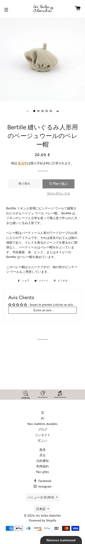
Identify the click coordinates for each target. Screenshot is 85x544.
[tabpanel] (42, 58)
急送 (42, 449)
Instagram (44, 486)
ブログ (42, 429)
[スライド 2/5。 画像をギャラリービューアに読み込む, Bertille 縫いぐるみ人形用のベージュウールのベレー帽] (38, 111)
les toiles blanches (48, 515)
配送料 (22, 163)
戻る (42, 455)
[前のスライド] (27, 111)
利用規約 (42, 466)
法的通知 (42, 460)
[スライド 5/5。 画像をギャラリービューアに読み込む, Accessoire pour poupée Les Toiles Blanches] (51, 111)
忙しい (42, 440)
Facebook (44, 481)
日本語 (40, 509)
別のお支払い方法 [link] (58, 193)
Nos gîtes (42, 472)
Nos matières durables (42, 424)
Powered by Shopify (42, 520)
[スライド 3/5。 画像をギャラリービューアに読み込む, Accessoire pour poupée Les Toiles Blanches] (42, 111)
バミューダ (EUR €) (40, 497)
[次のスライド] (57, 111)
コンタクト (42, 435)
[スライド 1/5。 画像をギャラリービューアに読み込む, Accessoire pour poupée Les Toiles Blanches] (34, 111)
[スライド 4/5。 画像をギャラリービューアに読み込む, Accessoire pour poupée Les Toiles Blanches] (47, 111)
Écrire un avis (42, 310)
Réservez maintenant (61, 540)
